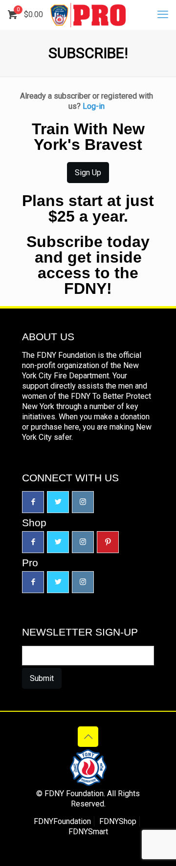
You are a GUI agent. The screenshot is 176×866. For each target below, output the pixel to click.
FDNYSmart (88, 831)
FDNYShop (117, 821)
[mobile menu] (162, 14)
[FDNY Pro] (88, 14)
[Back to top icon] (88, 736)
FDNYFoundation (62, 821)
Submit (42, 678)
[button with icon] (33, 502)
